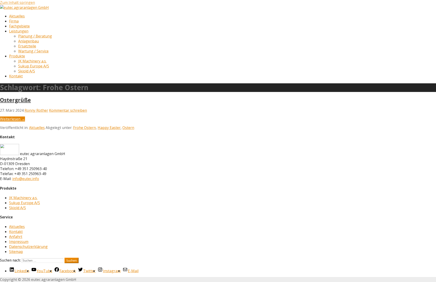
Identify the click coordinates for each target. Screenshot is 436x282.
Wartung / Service (33, 51)
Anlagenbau (28, 41)
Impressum (18, 241)
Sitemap (16, 251)
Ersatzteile (27, 46)
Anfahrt (15, 236)
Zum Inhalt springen (17, 2)
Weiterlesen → (12, 118)
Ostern (128, 127)
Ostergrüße (15, 100)
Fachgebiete (19, 26)
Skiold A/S (26, 71)
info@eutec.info (25, 178)
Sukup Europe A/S (33, 66)
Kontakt (16, 76)
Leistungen (18, 31)
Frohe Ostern (84, 127)
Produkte (17, 56)
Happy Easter (109, 127)
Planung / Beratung (35, 36)
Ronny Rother (36, 110)
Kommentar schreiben (68, 110)
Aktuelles (17, 16)
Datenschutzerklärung (28, 246)
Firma (14, 21)
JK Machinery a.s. (32, 61)
